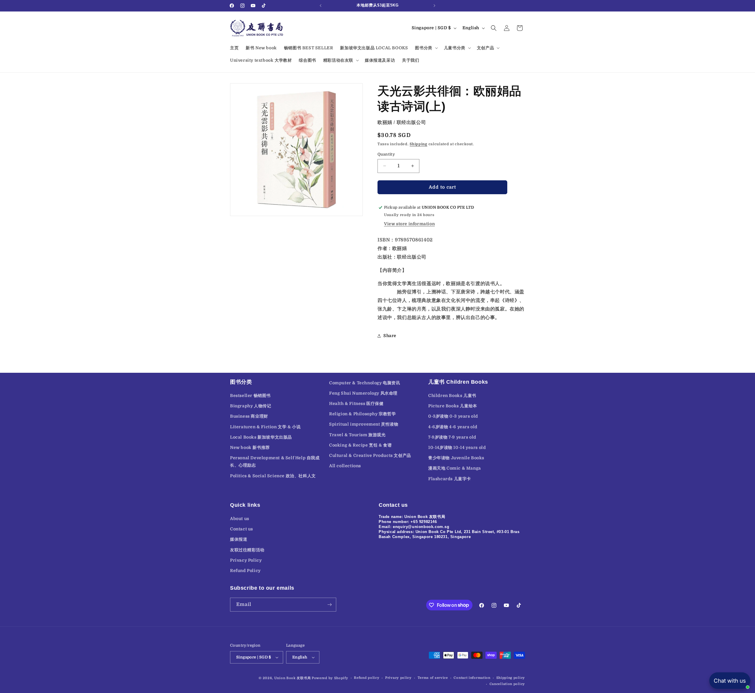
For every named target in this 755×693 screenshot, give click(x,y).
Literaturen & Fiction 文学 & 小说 (265, 426)
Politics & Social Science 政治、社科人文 (273, 475)
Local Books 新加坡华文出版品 (261, 437)
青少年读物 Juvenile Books (456, 457)
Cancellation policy (507, 684)
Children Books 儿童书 (452, 395)
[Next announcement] (434, 5)
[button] (425, 48)
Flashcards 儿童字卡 (449, 478)
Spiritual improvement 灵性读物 (363, 424)
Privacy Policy (246, 560)
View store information (409, 223)
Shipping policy (510, 678)
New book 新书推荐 (250, 447)
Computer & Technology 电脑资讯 (364, 382)
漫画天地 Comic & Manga (454, 468)
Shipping (418, 144)
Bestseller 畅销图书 (250, 395)
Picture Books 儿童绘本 (452, 405)
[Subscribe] (329, 605)
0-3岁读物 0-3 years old (453, 416)
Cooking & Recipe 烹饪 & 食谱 (360, 445)
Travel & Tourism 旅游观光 (357, 434)
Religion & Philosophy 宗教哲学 (362, 413)
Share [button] (389, 335)
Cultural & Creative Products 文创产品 (370, 455)
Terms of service (433, 678)
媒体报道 (238, 539)
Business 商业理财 (249, 416)
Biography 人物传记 (250, 405)
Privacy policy (398, 678)
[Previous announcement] (320, 5)
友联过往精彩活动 (247, 549)
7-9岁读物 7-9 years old (452, 437)
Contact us (241, 529)
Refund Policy (245, 570)
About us (239, 518)
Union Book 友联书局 (292, 678)
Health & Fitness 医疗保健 (356, 403)
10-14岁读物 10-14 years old (457, 447)
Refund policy (366, 678)
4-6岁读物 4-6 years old (452, 426)
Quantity (386, 154)
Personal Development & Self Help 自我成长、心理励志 (275, 461)
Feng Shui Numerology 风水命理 (363, 393)
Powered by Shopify (330, 678)
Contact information (472, 678)
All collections (345, 465)
